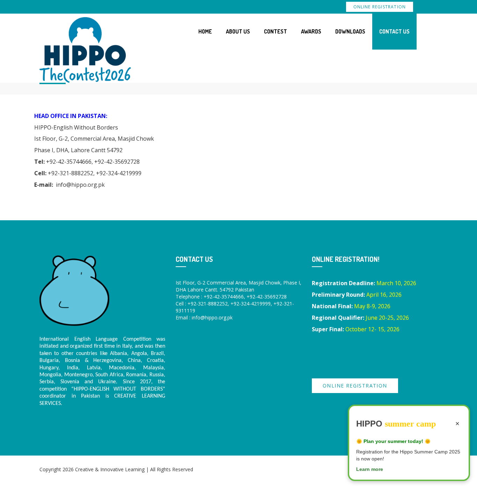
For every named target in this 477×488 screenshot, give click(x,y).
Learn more (369, 469)
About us (238, 31)
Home (205, 31)
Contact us (394, 31)
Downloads (350, 31)
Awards (311, 31)
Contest (275, 31)
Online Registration (379, 7)
